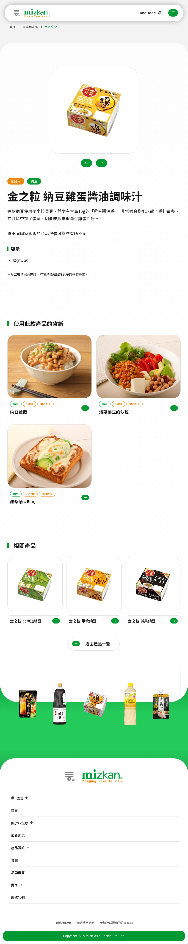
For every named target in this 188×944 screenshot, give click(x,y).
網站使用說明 (85, 923)
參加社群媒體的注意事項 (116, 923)
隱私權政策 (63, 923)
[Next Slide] (101, 163)
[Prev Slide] (86, 163)
